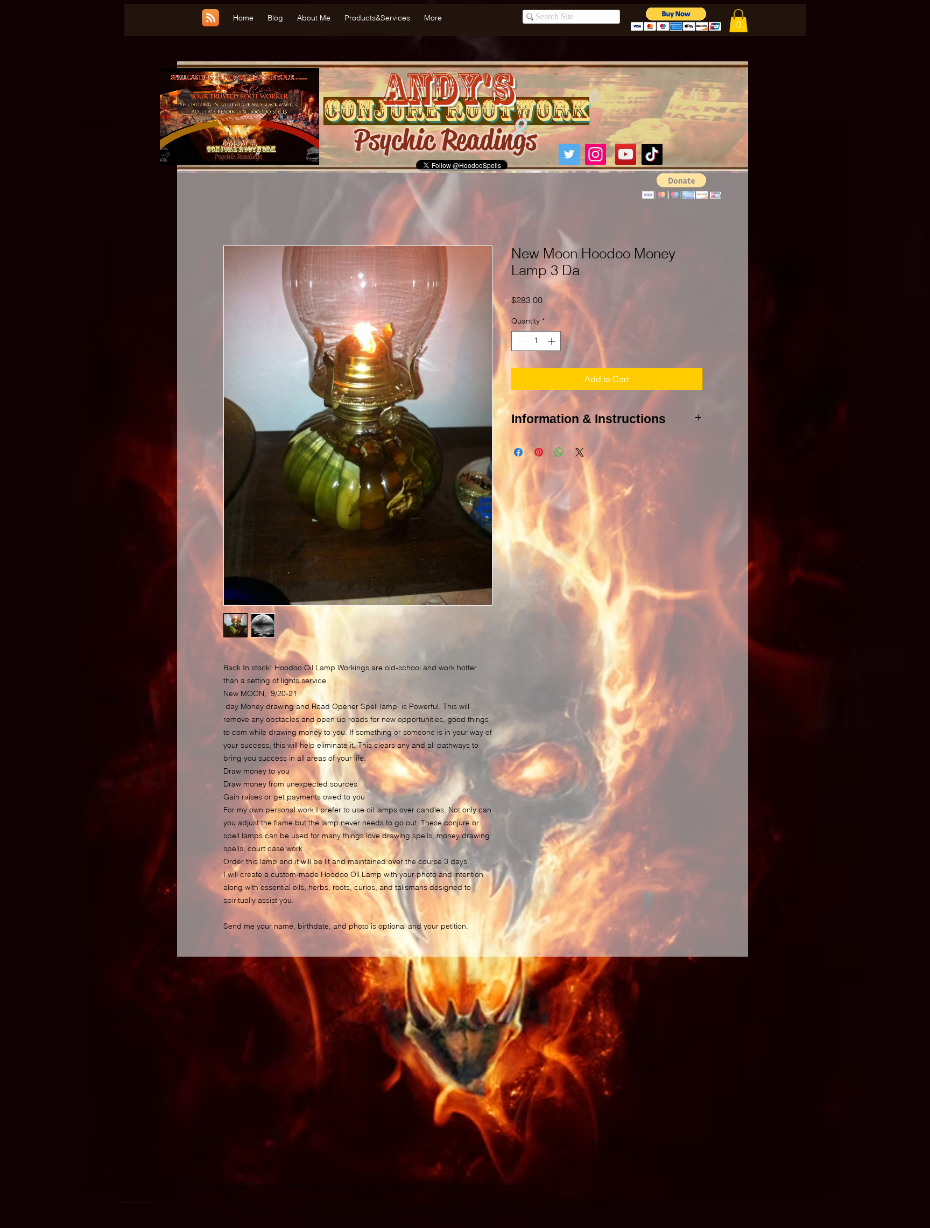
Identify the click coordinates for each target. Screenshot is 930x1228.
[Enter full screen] (305, 150)
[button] (738, 20)
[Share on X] (579, 453)
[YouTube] (625, 154)
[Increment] (552, 342)
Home (234, 207)
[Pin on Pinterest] (538, 453)
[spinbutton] (536, 342)
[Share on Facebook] (518, 453)
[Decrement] (519, 342)
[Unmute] (192, 150)
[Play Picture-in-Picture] (286, 150)
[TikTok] (652, 154)
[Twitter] (569, 154)
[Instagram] (595, 154)
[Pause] (174, 150)
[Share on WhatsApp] (559, 453)
